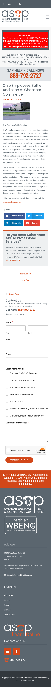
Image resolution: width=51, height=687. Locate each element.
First (7, 333)
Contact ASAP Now (19, 460)
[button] (20, 4)
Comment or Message (17, 422)
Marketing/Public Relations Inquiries (27, 415)
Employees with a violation (22, 387)
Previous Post (25, 274)
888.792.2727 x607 (13, 260)
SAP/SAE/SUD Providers (21, 394)
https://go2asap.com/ (12, 202)
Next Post (25, 280)
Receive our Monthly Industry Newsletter (29, 408)
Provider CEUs (16, 401)
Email (9, 339)
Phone (9, 354)
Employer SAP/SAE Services (23, 373)
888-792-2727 (25, 76)
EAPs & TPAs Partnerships (22, 380)
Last (30, 333)
